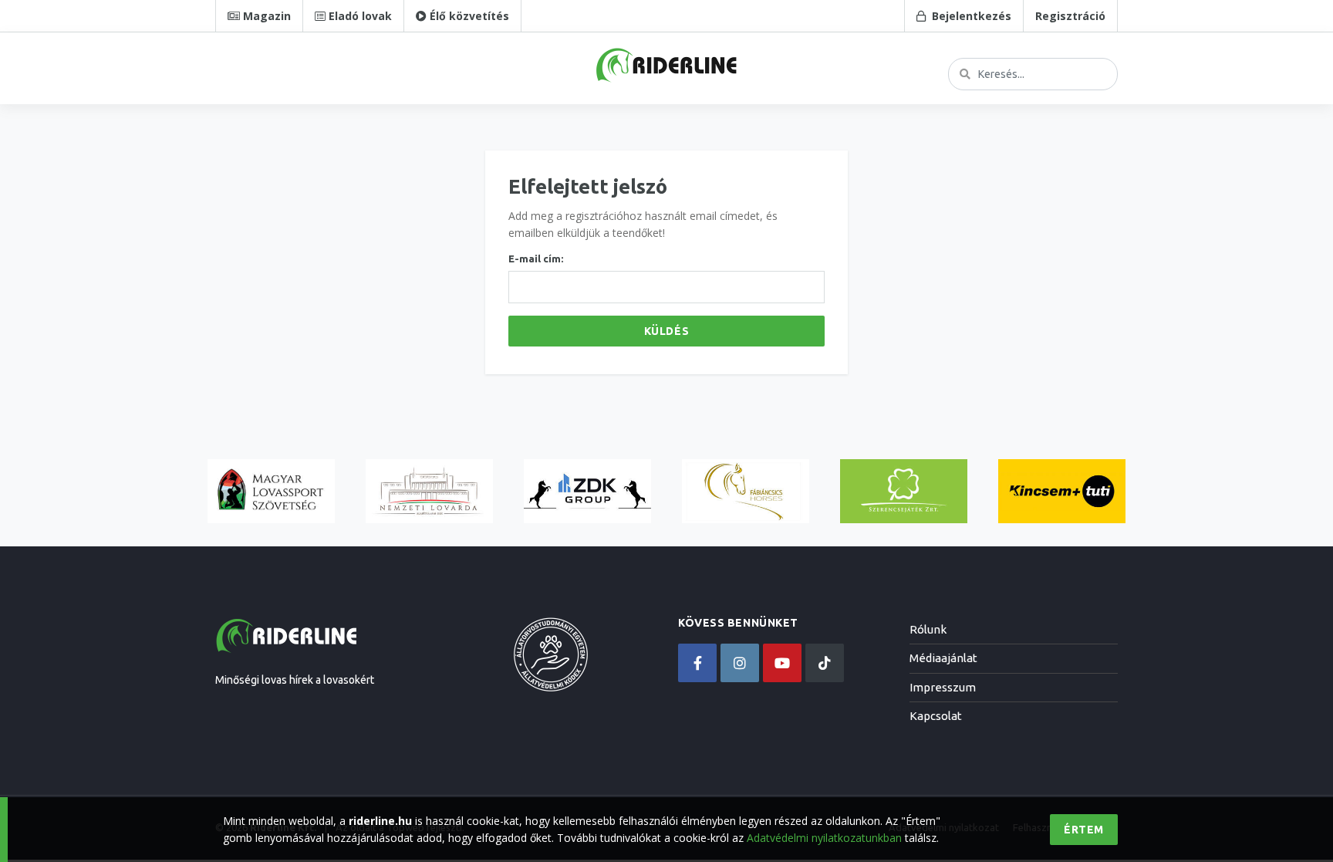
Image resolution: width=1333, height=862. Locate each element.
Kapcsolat (935, 715)
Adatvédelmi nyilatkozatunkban (824, 837)
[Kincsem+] (1061, 491)
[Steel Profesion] (587, 491)
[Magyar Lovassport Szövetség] (271, 491)
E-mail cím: (535, 258)
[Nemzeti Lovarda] (429, 491)
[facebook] (697, 663)
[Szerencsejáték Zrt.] (903, 491)
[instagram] (739, 663)
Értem (1084, 829)
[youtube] (782, 663)
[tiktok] (824, 663)
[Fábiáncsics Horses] (745, 491)
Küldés (666, 331)
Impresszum (942, 687)
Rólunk (928, 629)
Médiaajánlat (943, 657)
